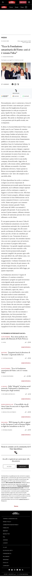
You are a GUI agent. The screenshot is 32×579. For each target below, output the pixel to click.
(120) (29, 376)
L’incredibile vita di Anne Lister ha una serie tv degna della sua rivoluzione (15, 406)
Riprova (16, 506)
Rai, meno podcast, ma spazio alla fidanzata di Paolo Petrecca (14, 337)
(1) (30, 394)
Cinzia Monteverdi (7, 56)
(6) (30, 358)
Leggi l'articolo (26, 347)
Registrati (22, 466)
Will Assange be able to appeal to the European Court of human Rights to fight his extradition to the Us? (15, 424)
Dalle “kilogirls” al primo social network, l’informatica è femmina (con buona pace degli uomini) (16, 388)
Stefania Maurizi (6, 430)
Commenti (6, 84)
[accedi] (29, 2)
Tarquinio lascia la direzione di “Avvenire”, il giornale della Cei (15, 353)
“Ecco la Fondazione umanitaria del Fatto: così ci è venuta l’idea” (14, 370)
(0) (30, 342)
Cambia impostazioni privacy (10, 524)
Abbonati (23, 2)
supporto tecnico (23, 499)
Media (4, 37)
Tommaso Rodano (7, 358)
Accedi (9, 466)
